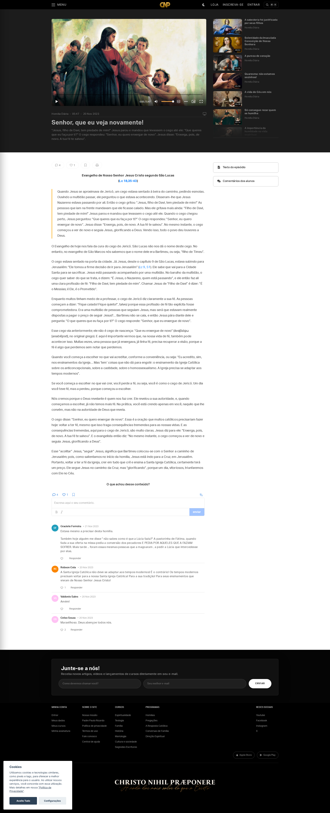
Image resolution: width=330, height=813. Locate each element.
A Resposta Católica (157, 726)
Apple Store (245, 755)
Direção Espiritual (155, 736)
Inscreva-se (233, 4)
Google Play (269, 755)
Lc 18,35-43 (128, 181)
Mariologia (120, 736)
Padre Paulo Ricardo (93, 720)
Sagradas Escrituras (126, 747)
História (119, 731)
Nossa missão (89, 715)
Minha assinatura (61, 731)
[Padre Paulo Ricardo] (165, 4)
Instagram (261, 726)
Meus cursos (58, 726)
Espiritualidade (123, 715)
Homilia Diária (60, 114)
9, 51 (144, 267)
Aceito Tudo (23, 800)
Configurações (52, 800)
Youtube (260, 715)
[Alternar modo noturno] (204, 5)
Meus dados (58, 720)
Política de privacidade (94, 726)
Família (119, 726)
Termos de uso (90, 731)
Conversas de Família (157, 731)
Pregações (151, 720)
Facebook (261, 720)
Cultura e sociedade (126, 742)
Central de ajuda (91, 742)
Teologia (119, 720)
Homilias (150, 715)
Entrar (254, 4)
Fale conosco (89, 736)
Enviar (260, 683)
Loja (215, 4)
